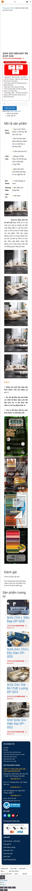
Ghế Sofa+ (22, 868)
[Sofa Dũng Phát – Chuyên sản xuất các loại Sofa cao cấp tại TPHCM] (2, 2)
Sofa (12, 8)
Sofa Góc (17, 111)
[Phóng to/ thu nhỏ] (2, 887)
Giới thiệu (6, 747)
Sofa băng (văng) (9, 847)
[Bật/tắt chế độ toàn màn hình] (6, 887)
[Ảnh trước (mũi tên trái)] (2, 890)
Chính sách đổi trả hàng (10, 756)
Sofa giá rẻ (7, 844)
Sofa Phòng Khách (9, 859)
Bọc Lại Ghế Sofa (6, 874)
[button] (30, 1)
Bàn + (2, 871)
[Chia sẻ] (10, 887)
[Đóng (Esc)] (14, 887)
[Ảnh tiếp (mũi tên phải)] (6, 890)
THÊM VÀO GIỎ (9, 108)
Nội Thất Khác (13, 871)
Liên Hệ (24, 874)
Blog (16, 874)
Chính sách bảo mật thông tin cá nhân (14, 754)
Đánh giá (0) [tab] (11, 116)
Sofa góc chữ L (8, 850)
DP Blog (5, 750)
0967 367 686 (12, 798)
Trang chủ (6, 8)
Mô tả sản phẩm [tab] (12, 113)
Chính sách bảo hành (9, 759)
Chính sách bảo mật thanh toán (12, 752)
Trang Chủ (4, 868)
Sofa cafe (6, 856)
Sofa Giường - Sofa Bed (11, 841)
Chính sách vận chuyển (9, 761)
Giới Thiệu (13, 868)
